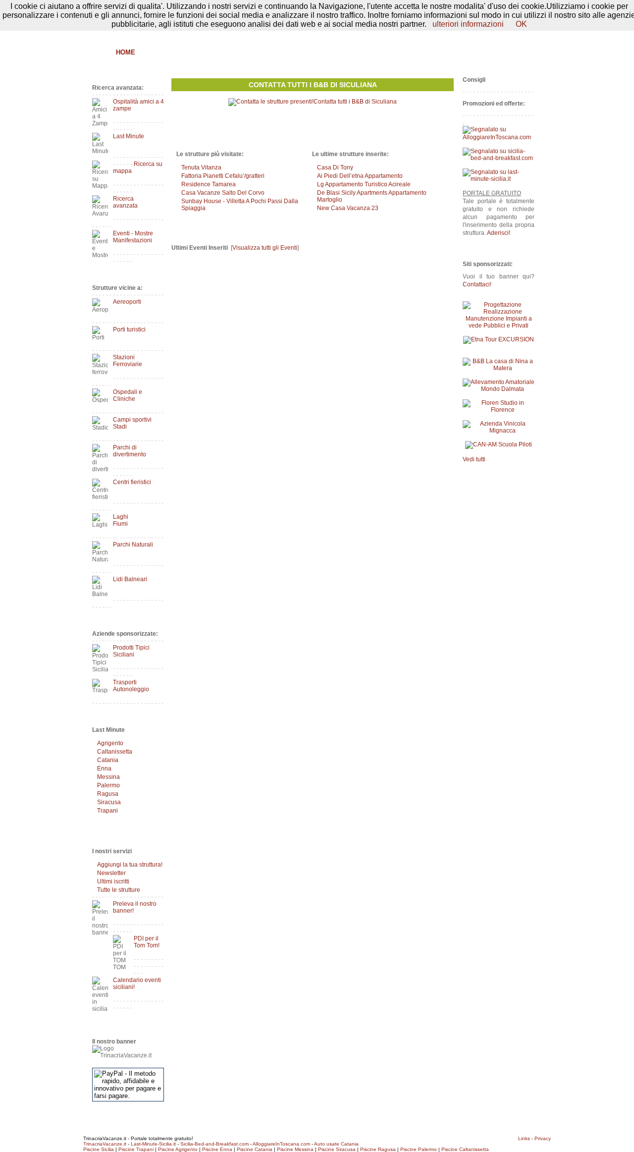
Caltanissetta (114, 751)
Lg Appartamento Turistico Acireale (364, 184)
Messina (108, 776)
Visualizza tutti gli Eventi (264, 247)
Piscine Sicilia (98, 1149)
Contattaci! (477, 284)
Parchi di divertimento (129, 451)
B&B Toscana (512, 52)
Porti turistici (129, 329)
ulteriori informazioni (468, 24)
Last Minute (128, 136)
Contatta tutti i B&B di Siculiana (313, 85)
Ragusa (107, 793)
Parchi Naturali (133, 544)
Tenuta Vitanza (201, 167)
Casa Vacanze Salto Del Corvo (222, 192)
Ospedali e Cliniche (127, 395)
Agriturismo (192, 52)
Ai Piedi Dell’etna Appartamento (360, 175)
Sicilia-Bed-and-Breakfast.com (214, 1144)
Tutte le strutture (118, 889)
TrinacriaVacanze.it (104, 1144)
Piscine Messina (295, 1149)
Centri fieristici (132, 482)
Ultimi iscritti (113, 881)
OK (521, 24)
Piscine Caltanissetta (465, 1149)
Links (524, 1138)
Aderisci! (498, 232)
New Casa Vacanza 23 (347, 208)
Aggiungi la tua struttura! (129, 864)
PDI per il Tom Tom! (146, 942)
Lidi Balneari (130, 579)
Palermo (108, 785)
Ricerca (419, 52)
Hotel (236, 52)
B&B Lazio (461, 52)
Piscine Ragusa (378, 1149)
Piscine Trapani (136, 1149)
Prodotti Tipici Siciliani (131, 651)
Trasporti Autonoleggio (131, 686)
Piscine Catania (254, 1149)
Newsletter (111, 873)
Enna (104, 768)
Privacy (542, 1138)
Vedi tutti (474, 459)
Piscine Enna (217, 1149)
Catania (107, 760)
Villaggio (336, 52)
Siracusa (109, 802)
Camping (379, 52)
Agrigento (110, 743)
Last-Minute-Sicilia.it (153, 1144)
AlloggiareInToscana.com (281, 1144)
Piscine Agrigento (178, 1149)
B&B (152, 52)
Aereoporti (127, 301)
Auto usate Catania (336, 1144)
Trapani (107, 810)
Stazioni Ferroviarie (127, 361)
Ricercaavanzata (125, 202)
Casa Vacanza (283, 52)
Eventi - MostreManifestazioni (133, 237)
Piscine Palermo (418, 1149)
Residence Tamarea (208, 184)
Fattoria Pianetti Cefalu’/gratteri (222, 175)
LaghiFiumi (120, 520)
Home (125, 52)
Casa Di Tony (335, 167)
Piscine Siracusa (337, 1149)
